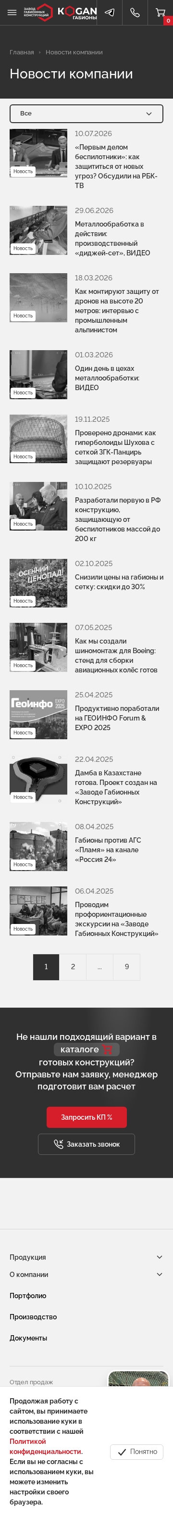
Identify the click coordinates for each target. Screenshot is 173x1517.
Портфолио (28, 1296)
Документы (28, 1338)
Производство (33, 1317)
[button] (87, 1117)
